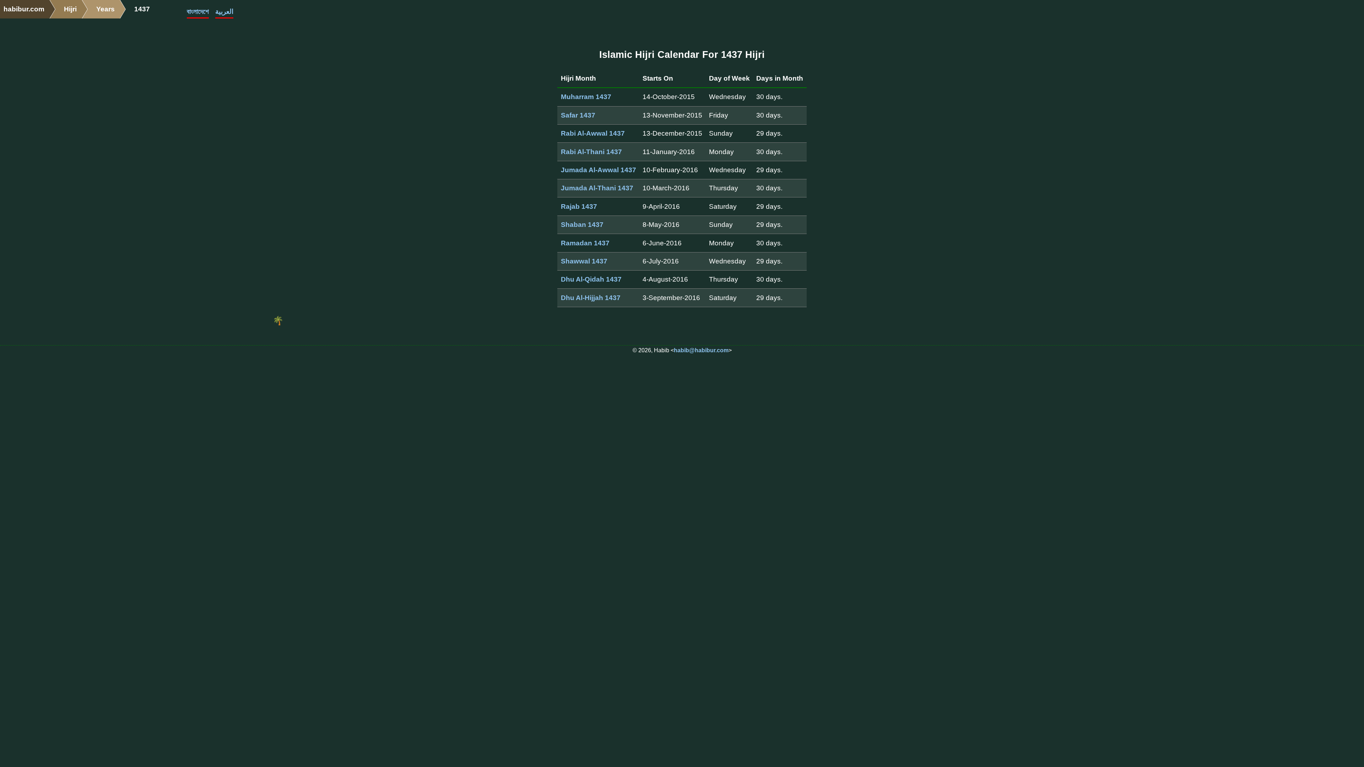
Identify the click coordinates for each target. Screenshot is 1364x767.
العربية (224, 11)
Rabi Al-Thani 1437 (591, 152)
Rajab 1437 (579, 206)
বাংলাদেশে (198, 11)
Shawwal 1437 (584, 261)
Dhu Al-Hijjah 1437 (591, 297)
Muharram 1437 (586, 96)
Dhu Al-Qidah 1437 (591, 279)
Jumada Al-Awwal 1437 (598, 170)
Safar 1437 (578, 115)
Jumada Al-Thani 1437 (597, 188)
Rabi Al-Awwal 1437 (593, 133)
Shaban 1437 (582, 224)
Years (105, 9)
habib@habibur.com (701, 350)
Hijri (70, 9)
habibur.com (24, 9)
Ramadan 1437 (585, 243)
